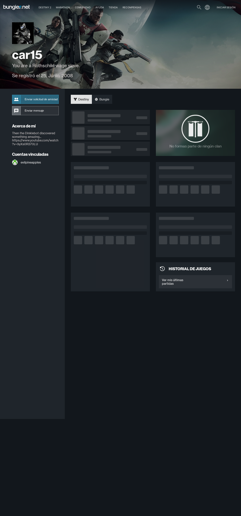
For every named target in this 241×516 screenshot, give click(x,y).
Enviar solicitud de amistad (41, 99)
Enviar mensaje (34, 110)
